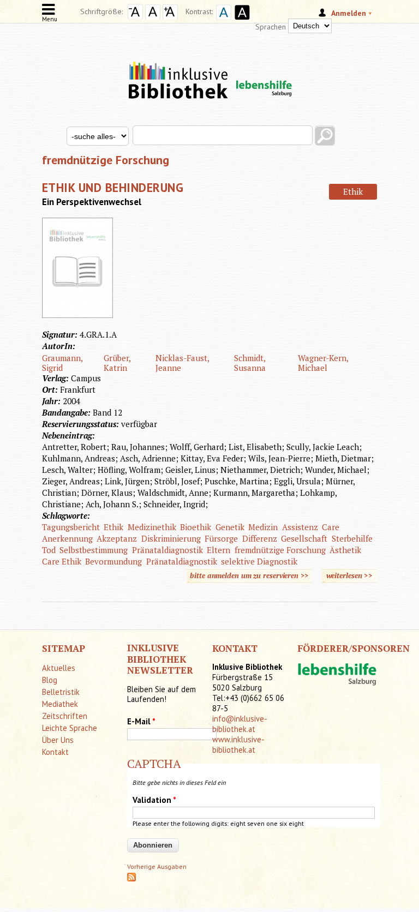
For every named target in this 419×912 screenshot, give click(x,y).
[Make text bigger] (170, 16)
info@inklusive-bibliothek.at (239, 723)
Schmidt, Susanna (250, 362)
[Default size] (152, 16)
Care (330, 526)
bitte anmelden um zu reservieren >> (249, 575)
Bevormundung (113, 561)
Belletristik (61, 692)
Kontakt (55, 752)
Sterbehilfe (352, 538)
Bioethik (195, 526)
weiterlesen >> (352, 577)
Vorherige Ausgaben (157, 866)
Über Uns (58, 740)
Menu (49, 19)
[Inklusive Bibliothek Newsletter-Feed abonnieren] (131, 879)
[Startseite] (209, 71)
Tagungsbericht (71, 526)
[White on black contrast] (240, 20)
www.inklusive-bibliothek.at (238, 744)
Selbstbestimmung (93, 549)
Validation (154, 800)
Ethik (353, 191)
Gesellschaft (304, 538)
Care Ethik (61, 561)
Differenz (259, 538)
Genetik (230, 526)
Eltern (218, 549)
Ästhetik (345, 549)
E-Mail (141, 721)
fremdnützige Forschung (280, 549)
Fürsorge (221, 538)
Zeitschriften (64, 716)
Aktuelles (58, 668)
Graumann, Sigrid (62, 362)
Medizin (263, 526)
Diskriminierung (171, 538)
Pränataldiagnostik (167, 549)
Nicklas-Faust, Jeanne (182, 362)
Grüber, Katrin (117, 362)
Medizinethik (152, 526)
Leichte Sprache (69, 728)
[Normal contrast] (222, 20)
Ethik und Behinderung (113, 187)
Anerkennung (67, 538)
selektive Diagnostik (259, 561)
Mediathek (60, 704)
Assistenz (300, 526)
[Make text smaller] (135, 16)
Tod (49, 549)
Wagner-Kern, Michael (323, 362)
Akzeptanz (117, 538)
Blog (49, 680)
